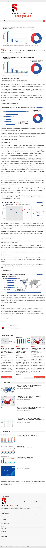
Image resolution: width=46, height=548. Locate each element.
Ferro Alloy (13, 514)
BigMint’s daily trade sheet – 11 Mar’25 (26, 466)
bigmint (7, 318)
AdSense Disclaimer (6, 523)
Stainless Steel (18, 378)
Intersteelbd (3, 320)
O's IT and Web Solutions (10, 546)
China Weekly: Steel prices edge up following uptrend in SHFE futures (38, 350)
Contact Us (4, 528)
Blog (3, 526)
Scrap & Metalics (28, 514)
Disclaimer (4, 531)
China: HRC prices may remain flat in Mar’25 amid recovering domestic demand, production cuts (40, 377)
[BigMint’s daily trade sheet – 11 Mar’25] (8, 471)
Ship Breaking (35, 514)
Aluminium (4, 514)
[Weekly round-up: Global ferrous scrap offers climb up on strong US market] (8, 390)
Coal (8, 514)
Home (3, 533)
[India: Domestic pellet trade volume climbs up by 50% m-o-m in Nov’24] (8, 449)
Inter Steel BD (23, 16)
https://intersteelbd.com (14, 328)
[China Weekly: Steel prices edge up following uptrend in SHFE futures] (38, 340)
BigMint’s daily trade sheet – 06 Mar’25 (7, 377)
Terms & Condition (5, 539)
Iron (17, 514)
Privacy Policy (4, 536)
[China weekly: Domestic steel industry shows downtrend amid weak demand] (8, 401)
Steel (2, 49)
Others (21, 514)
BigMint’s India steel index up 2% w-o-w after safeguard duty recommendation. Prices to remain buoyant (30, 420)
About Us (4, 521)
